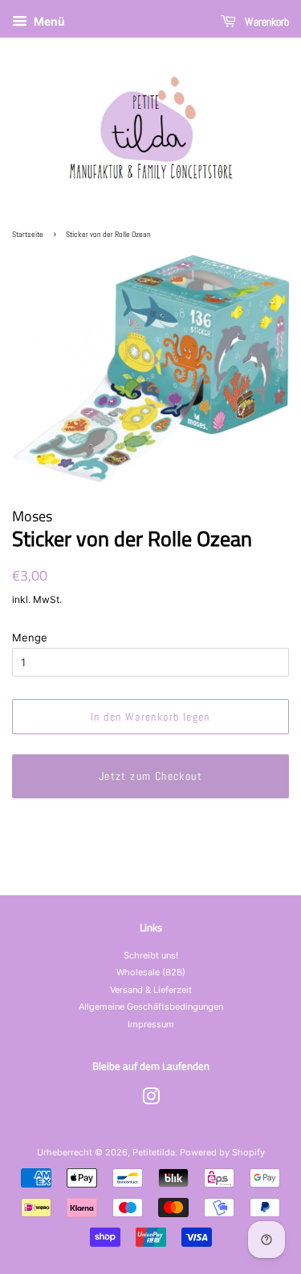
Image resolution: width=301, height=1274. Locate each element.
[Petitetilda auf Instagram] (151, 1100)
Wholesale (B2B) (150, 972)
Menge (29, 637)
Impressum (151, 1024)
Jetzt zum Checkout (150, 776)
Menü (48, 21)
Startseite (27, 234)
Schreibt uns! (151, 955)
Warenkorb (265, 21)
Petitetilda (153, 1152)
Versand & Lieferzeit (151, 989)
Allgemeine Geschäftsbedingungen (151, 1006)
